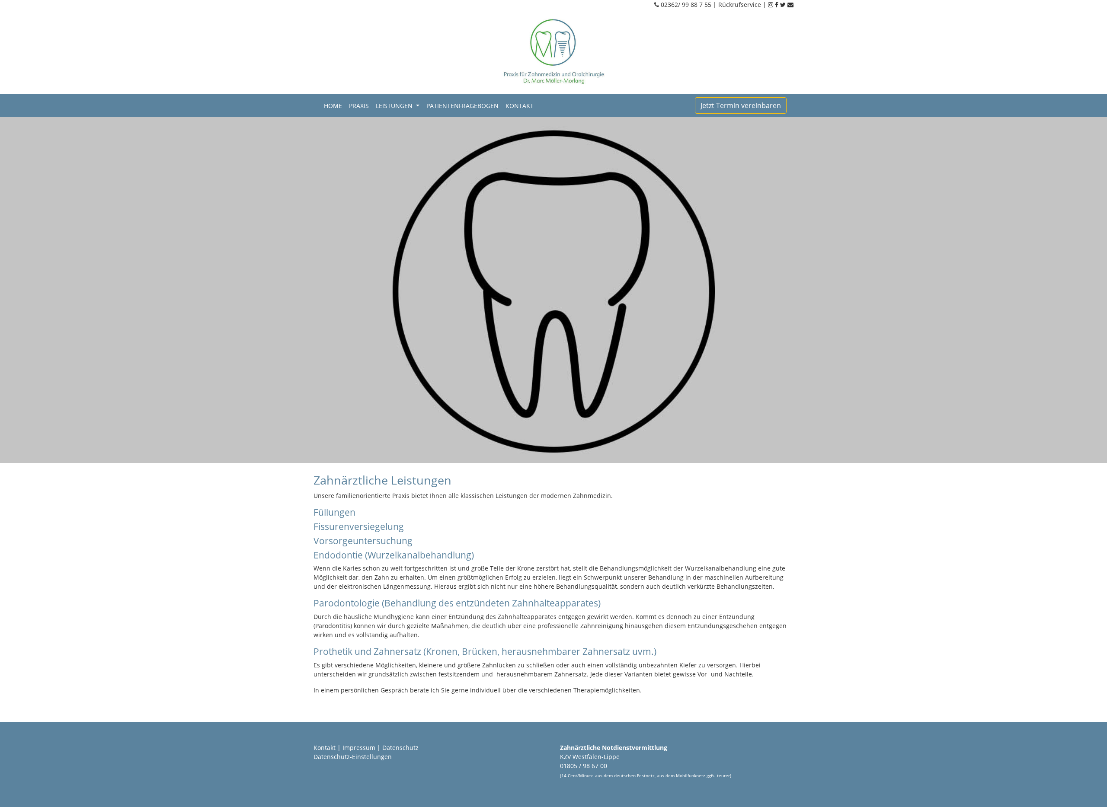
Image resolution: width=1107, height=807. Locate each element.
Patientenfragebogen (462, 106)
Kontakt (520, 106)
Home (335, 105)
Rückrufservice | (743, 4)
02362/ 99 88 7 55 (686, 4)
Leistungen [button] (395, 106)
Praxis (359, 106)
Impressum (358, 747)
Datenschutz (400, 747)
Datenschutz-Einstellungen (353, 757)
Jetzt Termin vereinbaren (741, 105)
